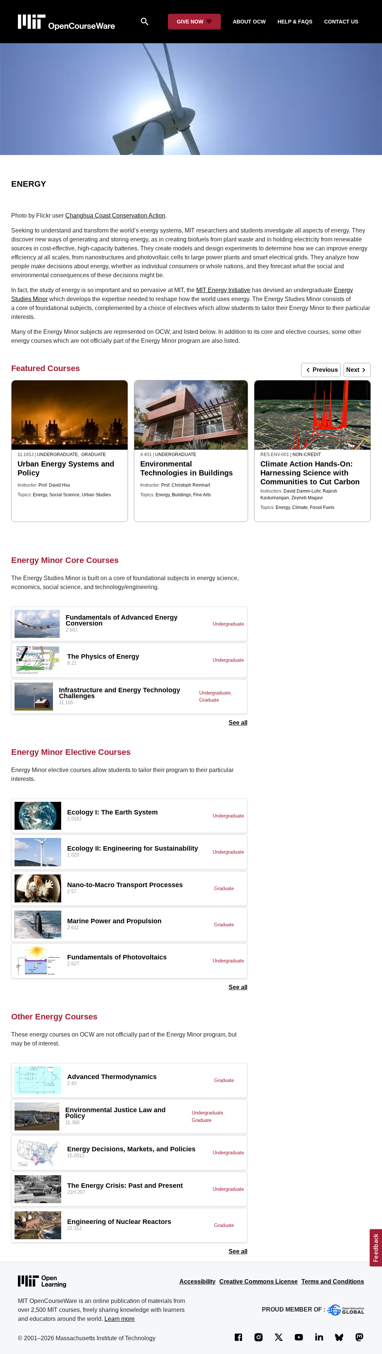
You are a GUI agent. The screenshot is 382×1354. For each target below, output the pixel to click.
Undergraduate (57, 454)
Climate (300, 507)
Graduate (93, 454)
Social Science (64, 494)
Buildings (181, 494)
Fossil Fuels (322, 507)
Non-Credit (306, 454)
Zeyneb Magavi (307, 497)
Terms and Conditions (332, 1281)
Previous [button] (321, 370)
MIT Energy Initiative (223, 290)
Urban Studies (96, 494)
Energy (40, 494)
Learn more (119, 1319)
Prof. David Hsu (54, 485)
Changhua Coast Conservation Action (115, 215)
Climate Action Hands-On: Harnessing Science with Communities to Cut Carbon (310, 473)
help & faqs (295, 22)
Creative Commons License (258, 1281)
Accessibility (197, 1281)
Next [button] (357, 370)
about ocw (249, 22)
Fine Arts (202, 494)
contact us (341, 22)
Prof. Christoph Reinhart (185, 485)
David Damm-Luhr (302, 491)
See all (238, 722)
